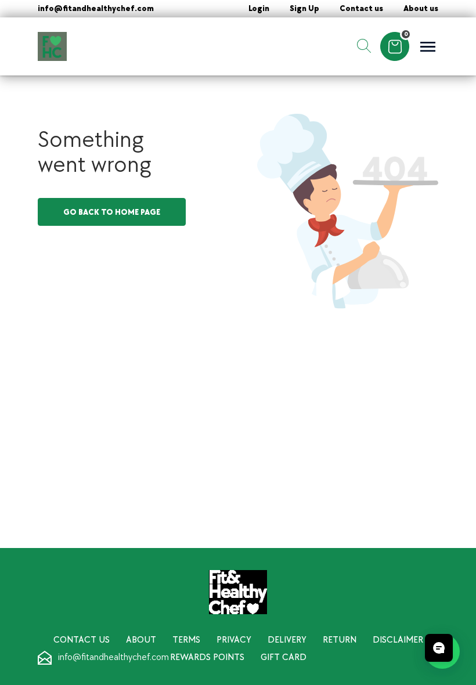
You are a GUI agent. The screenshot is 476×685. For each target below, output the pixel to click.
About (141, 640)
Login (258, 8)
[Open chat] (439, 648)
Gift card (283, 657)
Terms (186, 640)
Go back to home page (111, 212)
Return (339, 640)
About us (420, 8)
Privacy (234, 640)
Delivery (287, 640)
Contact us (361, 8)
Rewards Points (207, 657)
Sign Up (304, 8)
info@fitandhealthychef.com (96, 8)
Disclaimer (398, 640)
